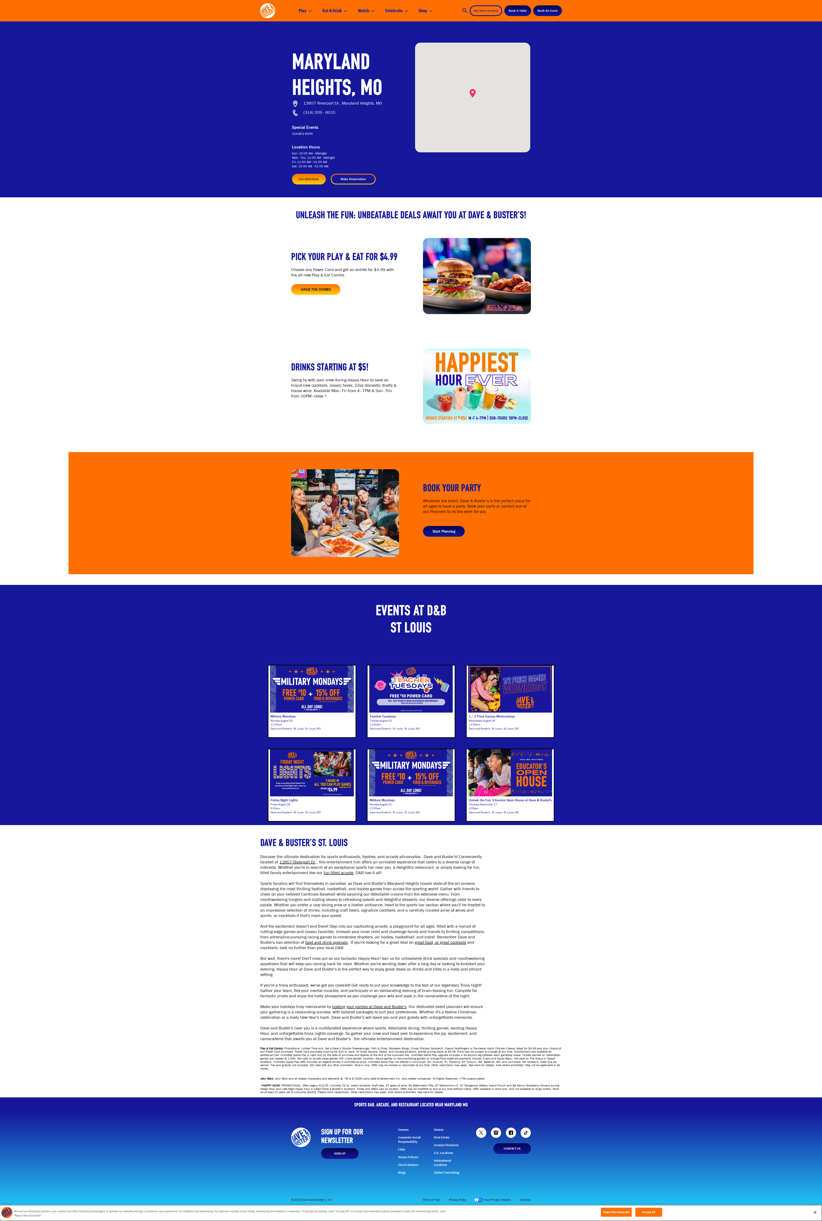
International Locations (442, 1162)
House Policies (408, 1157)
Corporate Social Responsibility (409, 1139)
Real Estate (442, 1137)
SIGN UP (339, 1153)
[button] (472, 93)
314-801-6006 (302, 134)
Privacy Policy (457, 1200)
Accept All (648, 1212)
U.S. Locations (443, 1153)
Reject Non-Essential (616, 1212)
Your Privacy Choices (497, 1200)
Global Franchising (446, 1172)
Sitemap (525, 1200)
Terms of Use (431, 1200)
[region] (411, 1213)
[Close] (815, 1212)
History (439, 1130)
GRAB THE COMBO (316, 289)
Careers (403, 1130)
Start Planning (444, 531)
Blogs (402, 1172)
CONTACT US (512, 1148)
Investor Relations (446, 1145)
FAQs (401, 1149)
